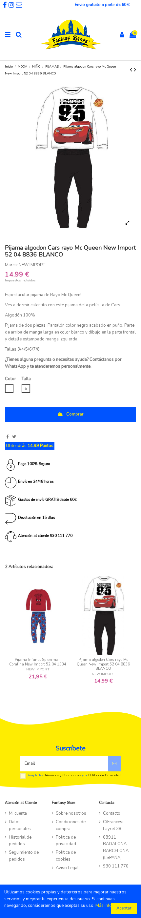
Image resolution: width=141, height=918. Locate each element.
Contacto (111, 813)
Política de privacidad (66, 840)
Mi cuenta (18, 813)
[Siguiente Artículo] (135, 69)
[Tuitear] (14, 437)
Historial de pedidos (20, 840)
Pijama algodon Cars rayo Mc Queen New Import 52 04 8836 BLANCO (103, 664)
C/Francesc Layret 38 (113, 825)
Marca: (11, 265)
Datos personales (20, 825)
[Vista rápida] (37, 653)
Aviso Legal (67, 868)
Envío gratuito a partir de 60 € (102, 4)
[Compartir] (7, 437)
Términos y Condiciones (62, 775)
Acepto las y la (74, 775)
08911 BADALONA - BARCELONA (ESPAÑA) (116, 847)
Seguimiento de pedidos (24, 855)
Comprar (75, 414)
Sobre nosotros (71, 813)
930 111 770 (116, 866)
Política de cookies (66, 855)
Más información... (112, 905)
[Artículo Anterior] (132, 69)
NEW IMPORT (32, 265)
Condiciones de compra (71, 825)
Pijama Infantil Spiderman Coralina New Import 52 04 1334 (37, 662)
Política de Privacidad (104, 775)
